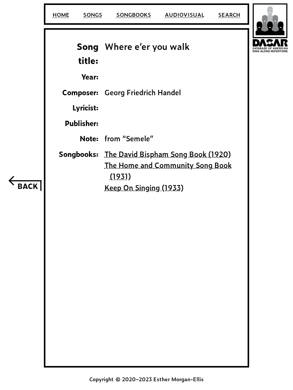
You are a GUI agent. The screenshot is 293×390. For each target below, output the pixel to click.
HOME (61, 14)
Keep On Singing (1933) (144, 187)
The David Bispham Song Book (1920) (168, 154)
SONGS (92, 14)
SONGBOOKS (133, 14)
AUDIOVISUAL (184, 14)
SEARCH (229, 14)
